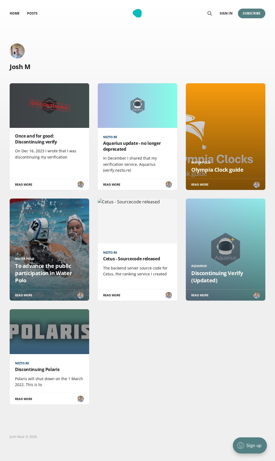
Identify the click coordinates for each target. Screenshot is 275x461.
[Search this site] (210, 13)
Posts (32, 13)
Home (15, 13)
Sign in (226, 13)
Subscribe (252, 13)
